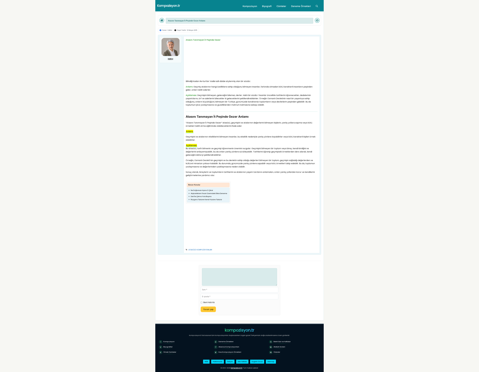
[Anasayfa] (161, 20)
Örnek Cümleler (169, 352)
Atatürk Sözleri (279, 347)
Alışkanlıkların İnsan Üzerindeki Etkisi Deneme (209, 193)
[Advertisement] (252, 61)
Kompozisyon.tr (168, 6)
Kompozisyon (250, 6)
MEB (206, 361)
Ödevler (277, 352)
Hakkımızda (217, 361)
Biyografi (267, 6)
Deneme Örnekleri (301, 6)
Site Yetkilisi (242, 361)
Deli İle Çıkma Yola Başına (201, 196)
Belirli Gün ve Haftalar (282, 341)
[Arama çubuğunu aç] (316, 6)
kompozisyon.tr (239, 330)
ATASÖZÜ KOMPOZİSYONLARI (200, 250)
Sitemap (270, 361)
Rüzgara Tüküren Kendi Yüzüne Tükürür (206, 199)
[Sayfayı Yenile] (317, 20)
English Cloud (257, 361)
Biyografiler (168, 347)
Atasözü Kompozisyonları (229, 347)
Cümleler (281, 6)
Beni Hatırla (209, 302)
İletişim (230, 361)
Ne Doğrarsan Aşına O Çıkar (202, 190)
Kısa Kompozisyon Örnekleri (230, 352)
